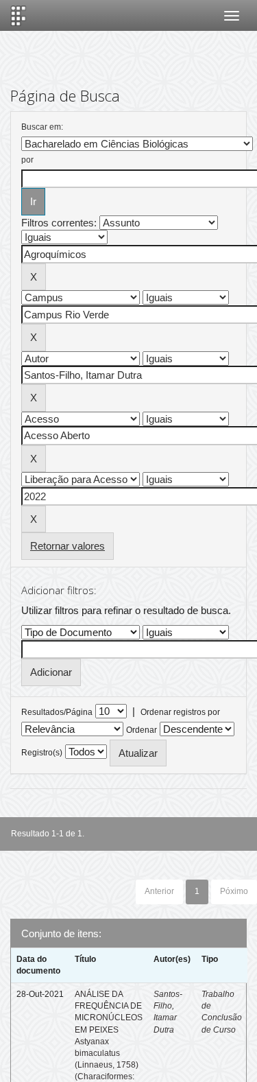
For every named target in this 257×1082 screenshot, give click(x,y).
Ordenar (141, 730)
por (27, 160)
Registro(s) (41, 752)
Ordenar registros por (180, 712)
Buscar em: (42, 127)
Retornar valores (67, 546)
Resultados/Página (57, 712)
